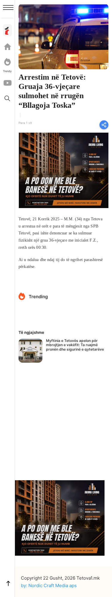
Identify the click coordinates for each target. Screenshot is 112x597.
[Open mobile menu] (8, 7)
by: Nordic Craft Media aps (49, 585)
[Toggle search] (7, 98)
